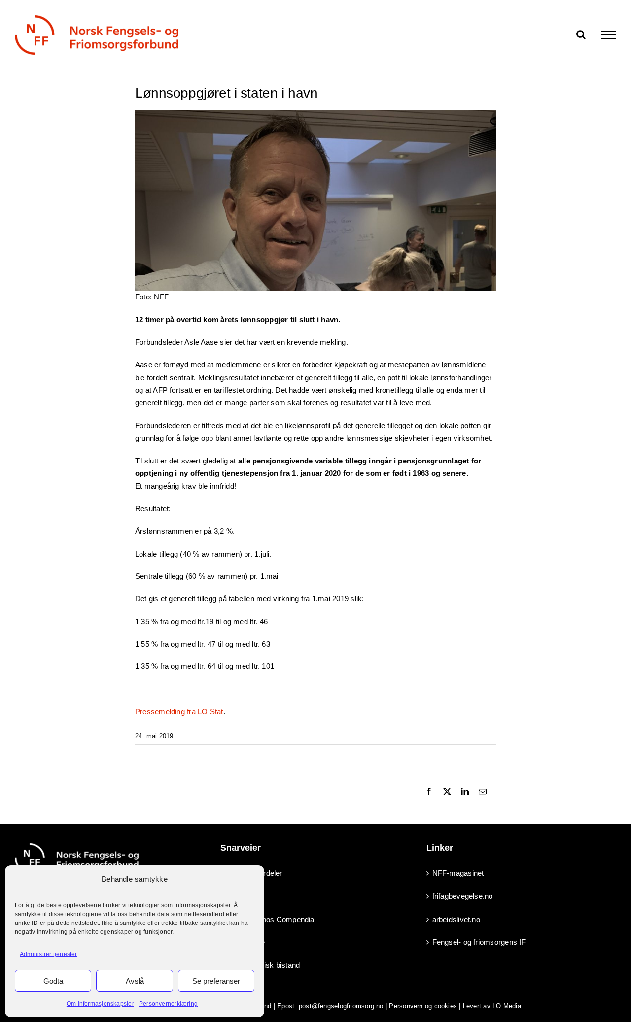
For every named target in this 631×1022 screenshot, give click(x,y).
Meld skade (245, 942)
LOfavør (240, 896)
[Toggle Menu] (609, 35)
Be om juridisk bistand (263, 965)
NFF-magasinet (458, 873)
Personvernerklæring (168, 1003)
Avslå (135, 981)
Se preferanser (216, 981)
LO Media (506, 1006)
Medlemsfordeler (254, 873)
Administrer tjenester (48, 954)
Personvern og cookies (423, 1006)
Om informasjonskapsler (100, 1003)
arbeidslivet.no (456, 919)
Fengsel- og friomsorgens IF (479, 942)
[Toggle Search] (581, 34)
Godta (53, 981)
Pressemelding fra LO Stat (179, 711)
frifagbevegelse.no (462, 896)
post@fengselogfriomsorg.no (341, 1006)
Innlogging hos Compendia (270, 919)
